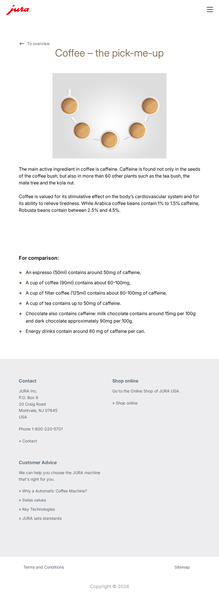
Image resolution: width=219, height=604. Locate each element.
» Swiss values (32, 500)
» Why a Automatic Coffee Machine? (53, 490)
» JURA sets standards (40, 518)
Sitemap (182, 567)
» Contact (28, 440)
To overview (38, 43)
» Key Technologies (37, 509)
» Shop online (124, 402)
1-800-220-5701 (47, 428)
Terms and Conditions (43, 567)
